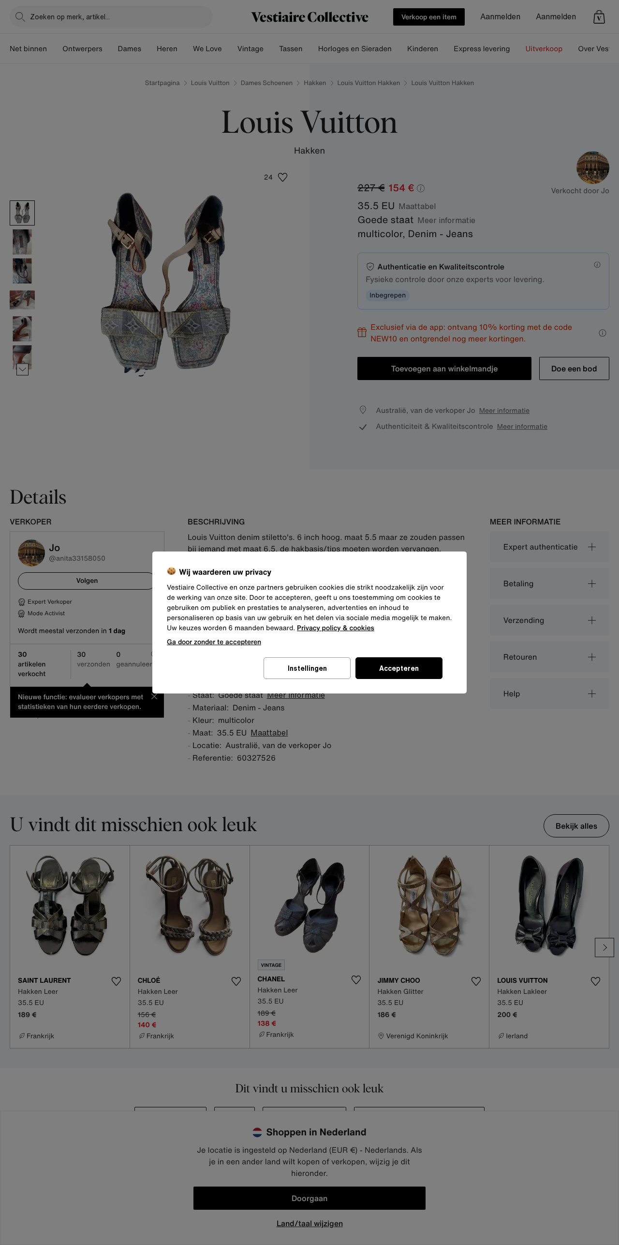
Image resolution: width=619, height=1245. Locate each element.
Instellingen (307, 668)
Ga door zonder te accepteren (214, 642)
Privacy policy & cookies (335, 628)
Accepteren (399, 668)
